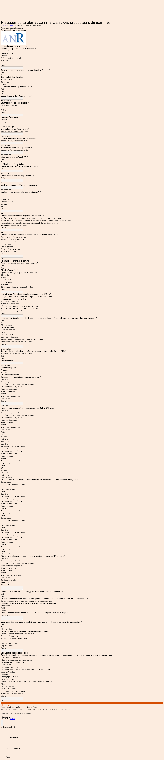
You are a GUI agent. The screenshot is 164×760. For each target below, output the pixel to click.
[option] (82, 119)
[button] (82, 325)
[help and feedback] (2, 723)
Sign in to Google (7, 26)
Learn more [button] (36, 26)
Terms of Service (50, 709)
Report (28, 713)
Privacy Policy (64, 709)
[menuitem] (84, 734)
